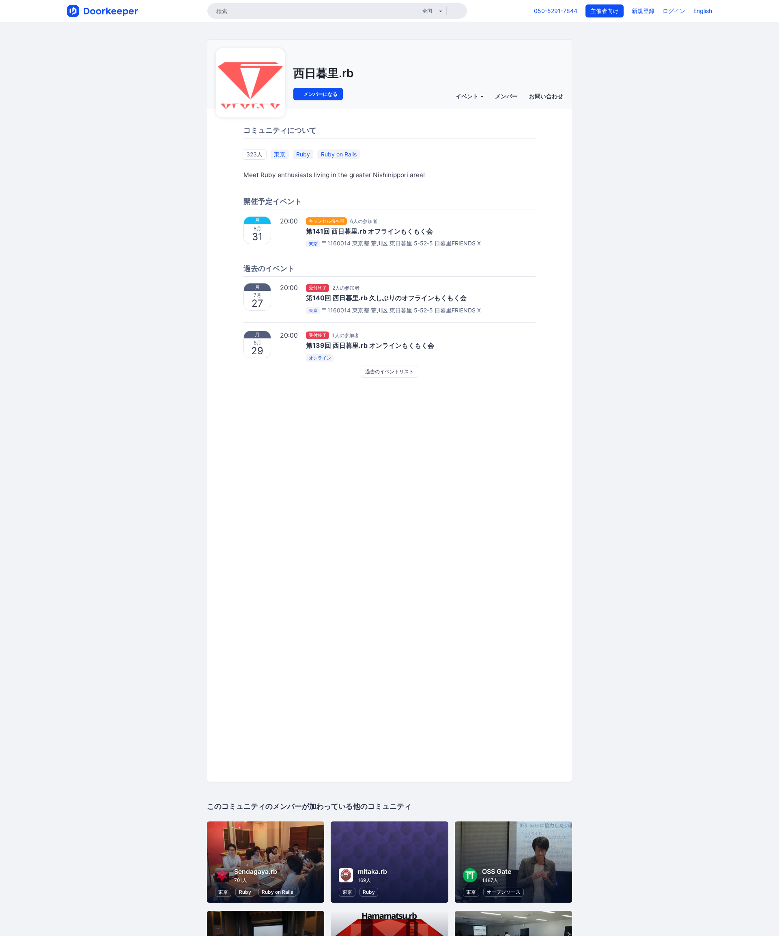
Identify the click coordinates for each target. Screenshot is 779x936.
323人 (254, 154)
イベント (468, 96)
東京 (279, 154)
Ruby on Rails (339, 154)
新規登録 (643, 10)
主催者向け (604, 10)
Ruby (303, 154)
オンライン (320, 358)
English (702, 10)
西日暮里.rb (323, 73)
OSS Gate (496, 871)
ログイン (674, 10)
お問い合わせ (546, 96)
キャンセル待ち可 (326, 221)
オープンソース (503, 892)
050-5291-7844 (555, 10)
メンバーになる (320, 94)
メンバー (506, 96)
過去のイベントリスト (389, 371)
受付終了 (318, 287)
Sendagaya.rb (255, 871)
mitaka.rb (372, 871)
